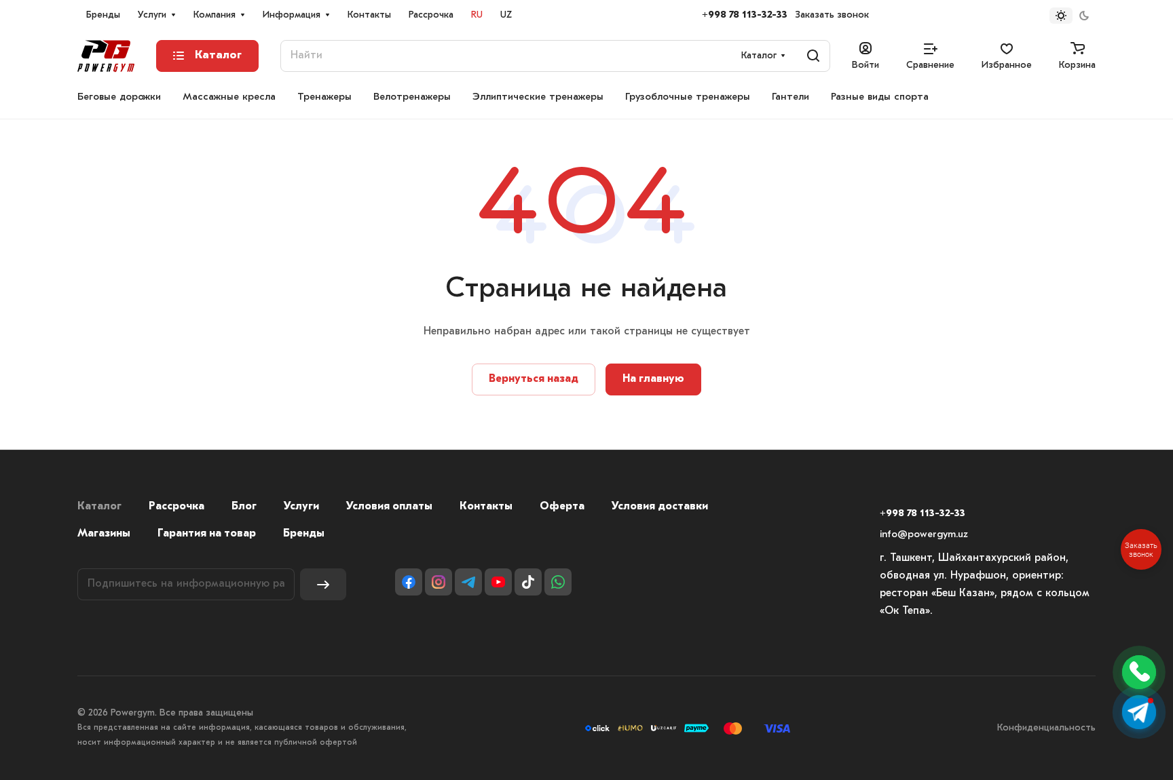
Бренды (303, 533)
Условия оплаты (389, 506)
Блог (244, 506)
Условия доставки (660, 506)
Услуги (301, 506)
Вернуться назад (533, 379)
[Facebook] (408, 582)
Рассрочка (176, 506)
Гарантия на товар (206, 533)
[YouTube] (498, 582)
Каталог (99, 506)
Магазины (103, 533)
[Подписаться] (323, 584)
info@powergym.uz (924, 535)
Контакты (486, 506)
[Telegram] (468, 582)
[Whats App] (558, 582)
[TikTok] (528, 582)
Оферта (562, 506)
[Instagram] (438, 582)
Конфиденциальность (1046, 728)
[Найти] (813, 56)
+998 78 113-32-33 (744, 15)
